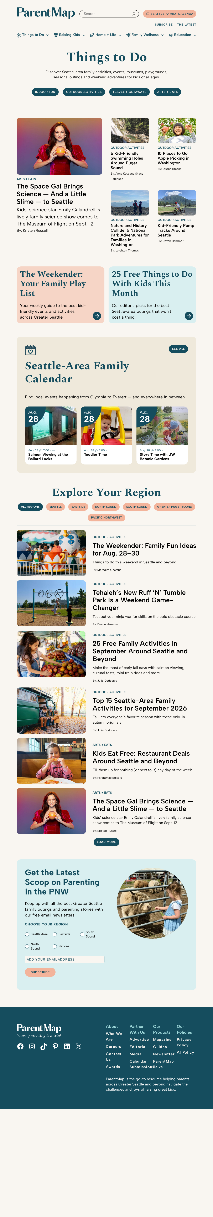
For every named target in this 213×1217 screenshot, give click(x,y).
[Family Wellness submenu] (162, 34)
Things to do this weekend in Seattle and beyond (134, 562)
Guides (160, 1047)
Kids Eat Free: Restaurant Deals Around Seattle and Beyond (141, 757)
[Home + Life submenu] (120, 34)
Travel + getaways (130, 92)
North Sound (105, 507)
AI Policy (185, 1052)
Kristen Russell (35, 230)
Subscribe (164, 24)
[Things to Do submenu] (47, 34)
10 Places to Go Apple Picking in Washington (173, 158)
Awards (113, 1066)
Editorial (138, 1047)
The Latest (186, 24)
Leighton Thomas (127, 250)
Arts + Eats (167, 92)
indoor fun (45, 92)
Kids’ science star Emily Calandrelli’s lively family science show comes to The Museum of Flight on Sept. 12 (58, 217)
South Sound (136, 507)
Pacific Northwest (106, 517)
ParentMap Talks (163, 1064)
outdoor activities (84, 92)
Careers (113, 1046)
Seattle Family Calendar (173, 14)
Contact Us (114, 1057)
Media (135, 1054)
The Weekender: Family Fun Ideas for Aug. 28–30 (144, 549)
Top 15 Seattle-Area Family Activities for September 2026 (140, 704)
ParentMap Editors (109, 778)
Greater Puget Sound (174, 507)
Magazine (162, 1039)
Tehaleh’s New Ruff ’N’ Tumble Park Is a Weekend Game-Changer (139, 600)
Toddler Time (95, 454)
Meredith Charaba (109, 570)
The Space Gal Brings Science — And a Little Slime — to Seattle (51, 194)
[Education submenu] (194, 34)
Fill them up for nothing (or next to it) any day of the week (142, 770)
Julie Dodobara (107, 680)
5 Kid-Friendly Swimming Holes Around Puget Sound (127, 160)
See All (178, 349)
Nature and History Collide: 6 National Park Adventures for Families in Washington (130, 235)
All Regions (30, 507)
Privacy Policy (184, 1042)
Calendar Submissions (142, 1064)
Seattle (56, 507)
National (64, 946)
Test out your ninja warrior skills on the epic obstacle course (144, 616)
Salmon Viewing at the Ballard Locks (48, 456)
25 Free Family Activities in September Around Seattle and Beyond (140, 651)
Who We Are (114, 1036)
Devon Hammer (172, 241)
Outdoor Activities (127, 148)
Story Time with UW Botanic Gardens (157, 456)
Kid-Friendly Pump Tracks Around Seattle (176, 230)
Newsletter (164, 1054)
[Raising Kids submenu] (83, 34)
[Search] (133, 13)
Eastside (78, 507)
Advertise (139, 1039)
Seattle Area (39, 934)
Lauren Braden (172, 169)
